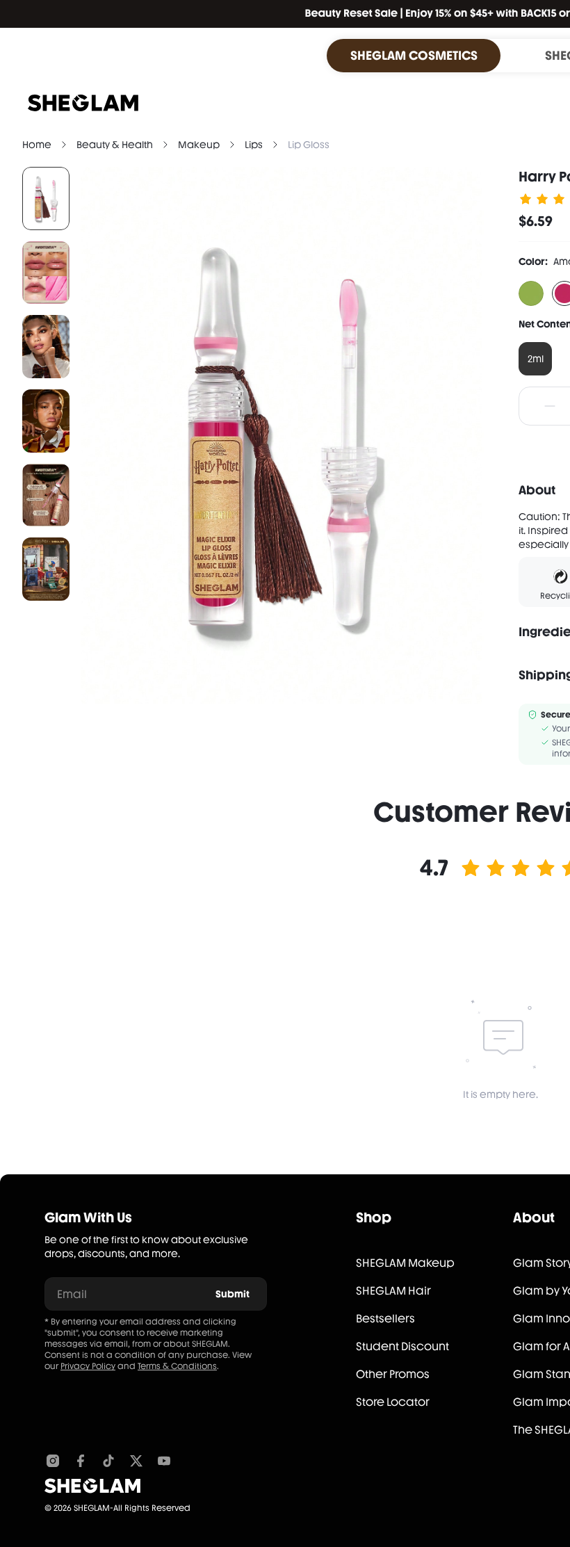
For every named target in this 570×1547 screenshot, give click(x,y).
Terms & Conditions (177, 1366)
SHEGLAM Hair (393, 1290)
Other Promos (393, 1374)
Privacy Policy (87, 1366)
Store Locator (393, 1402)
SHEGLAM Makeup (405, 1263)
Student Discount (402, 1346)
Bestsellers (385, 1318)
